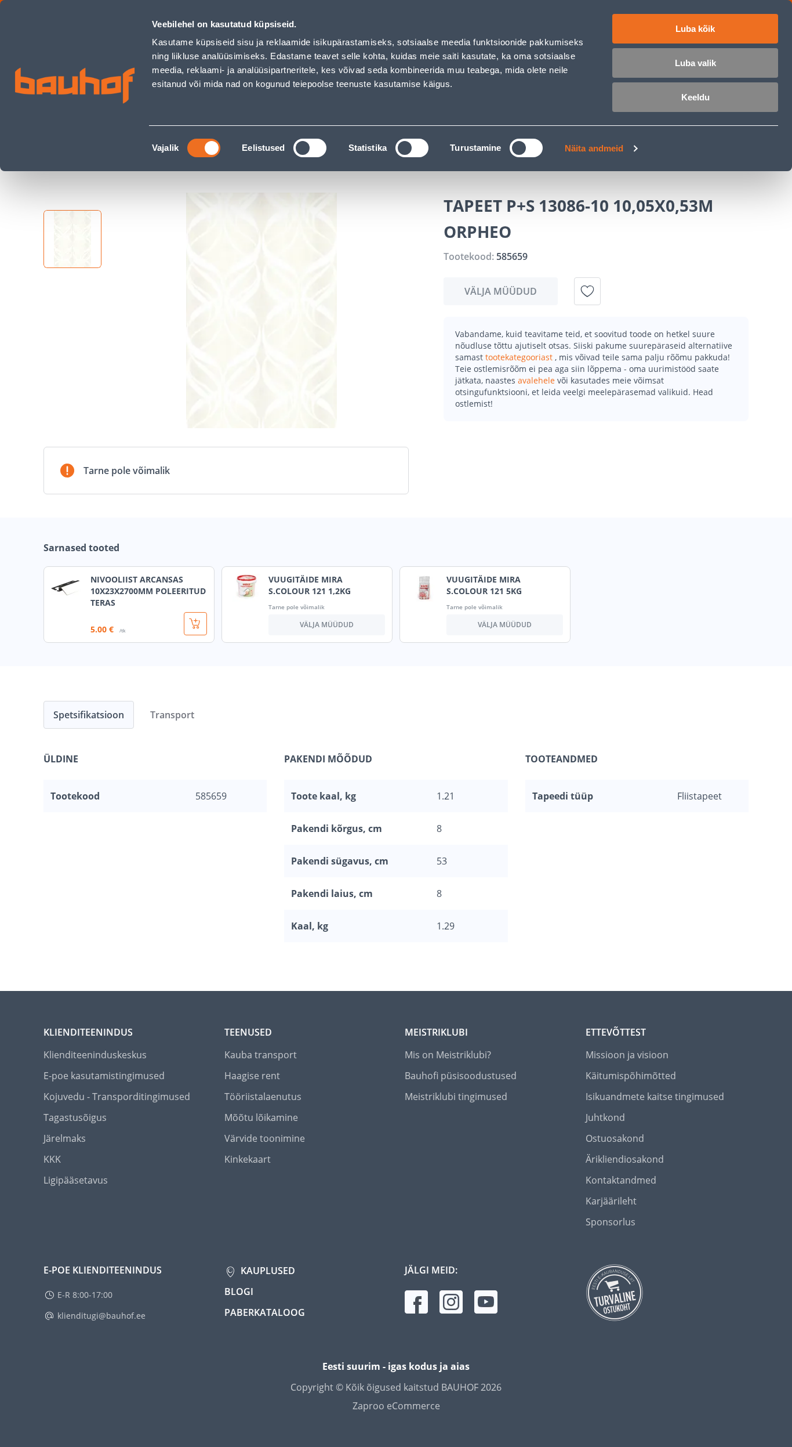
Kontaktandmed (621, 1180)
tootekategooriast (520, 357)
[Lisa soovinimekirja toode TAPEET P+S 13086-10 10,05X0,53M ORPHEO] (587, 291)
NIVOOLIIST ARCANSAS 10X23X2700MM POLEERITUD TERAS (148, 591)
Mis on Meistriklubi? (448, 1054)
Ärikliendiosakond (625, 1159)
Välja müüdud (500, 291)
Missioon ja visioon (627, 1054)
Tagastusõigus (75, 1117)
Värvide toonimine (264, 1138)
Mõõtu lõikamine (261, 1117)
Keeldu (695, 97)
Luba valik (695, 63)
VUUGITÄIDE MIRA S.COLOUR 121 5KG (484, 585)
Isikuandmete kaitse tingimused (655, 1096)
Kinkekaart (247, 1159)
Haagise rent (252, 1075)
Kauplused (266, 1270)
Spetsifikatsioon (88, 714)
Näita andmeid (594, 148)
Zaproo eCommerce (396, 1405)
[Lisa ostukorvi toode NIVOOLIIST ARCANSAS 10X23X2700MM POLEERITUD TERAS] (195, 623)
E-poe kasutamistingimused (104, 1075)
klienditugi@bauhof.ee (101, 1315)
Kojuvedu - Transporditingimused (116, 1096)
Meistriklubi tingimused (456, 1096)
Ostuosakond (615, 1138)
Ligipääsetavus (75, 1180)
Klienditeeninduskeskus (95, 1054)
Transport (172, 714)
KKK (52, 1159)
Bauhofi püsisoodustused (461, 1075)
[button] (72, 239)
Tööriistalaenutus (262, 1096)
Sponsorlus (610, 1222)
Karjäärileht (611, 1201)
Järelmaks (64, 1138)
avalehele (537, 380)
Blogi (238, 1291)
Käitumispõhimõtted (631, 1075)
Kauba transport (260, 1054)
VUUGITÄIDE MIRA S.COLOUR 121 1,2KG (309, 585)
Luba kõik (695, 29)
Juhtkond (605, 1117)
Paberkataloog (264, 1312)
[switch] (309, 148)
